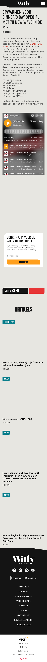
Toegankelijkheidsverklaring (23, 620)
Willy (23, 3)
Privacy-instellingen (23, 615)
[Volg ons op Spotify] (27, 570)
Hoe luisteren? (24, 587)
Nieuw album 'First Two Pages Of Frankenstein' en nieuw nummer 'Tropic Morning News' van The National (21, 477)
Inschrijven (23, 262)
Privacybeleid (23, 606)
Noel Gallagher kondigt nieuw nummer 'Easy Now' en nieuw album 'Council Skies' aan (23, 538)
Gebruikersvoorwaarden (23, 596)
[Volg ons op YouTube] (33, 570)
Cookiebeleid (23, 610)
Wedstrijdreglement (23, 601)
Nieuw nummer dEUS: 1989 (17, 419)
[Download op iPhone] (16, 579)
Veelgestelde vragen (24, 625)
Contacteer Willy (23, 591)
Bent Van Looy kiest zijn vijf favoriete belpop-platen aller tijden (23, 364)
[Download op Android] (31, 579)
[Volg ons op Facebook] (14, 570)
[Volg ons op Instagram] (20, 570)
